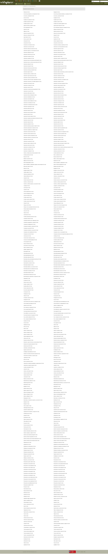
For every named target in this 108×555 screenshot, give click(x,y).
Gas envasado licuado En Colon (28, 309)
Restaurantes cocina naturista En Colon (30, 479)
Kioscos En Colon (26, 359)
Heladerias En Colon (27, 324)
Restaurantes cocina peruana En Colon (60, 479)
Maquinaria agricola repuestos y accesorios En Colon (62, 382)
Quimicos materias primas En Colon (59, 432)
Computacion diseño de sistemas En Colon (60, 218)
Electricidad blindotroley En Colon (29, 255)
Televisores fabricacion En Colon (59, 517)
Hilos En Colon (26, 328)
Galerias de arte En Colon (28, 305)
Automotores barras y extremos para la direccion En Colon (33, 62)
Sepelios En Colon (56, 502)
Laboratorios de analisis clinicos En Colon (60, 363)
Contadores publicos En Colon (58, 239)
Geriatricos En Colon (27, 320)
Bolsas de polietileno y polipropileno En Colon (60, 162)
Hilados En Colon (56, 326)
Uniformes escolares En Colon (58, 535)
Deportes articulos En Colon (58, 245)
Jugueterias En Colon (27, 357)
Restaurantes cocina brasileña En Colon (30, 465)
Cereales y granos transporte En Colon (60, 201)
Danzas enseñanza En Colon (28, 243)
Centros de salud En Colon (28, 195)
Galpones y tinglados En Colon (58, 305)
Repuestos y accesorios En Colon (29, 459)
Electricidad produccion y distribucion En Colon (31, 268)
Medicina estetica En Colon (28, 388)
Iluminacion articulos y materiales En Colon (60, 340)
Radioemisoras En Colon (27, 442)
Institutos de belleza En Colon (58, 351)
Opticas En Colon (56, 407)
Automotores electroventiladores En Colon (30, 100)
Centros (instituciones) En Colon (29, 191)
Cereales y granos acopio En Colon (29, 199)
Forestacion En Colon (57, 295)
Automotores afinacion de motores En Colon (30, 48)
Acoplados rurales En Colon (58, 21)
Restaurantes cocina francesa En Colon (30, 469)
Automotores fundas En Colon (28, 110)
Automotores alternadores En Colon (59, 52)
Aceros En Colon (26, 17)
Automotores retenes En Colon (28, 139)
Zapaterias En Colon (27, 544)
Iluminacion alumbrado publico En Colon (60, 338)
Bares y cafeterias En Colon (58, 154)
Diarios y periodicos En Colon (28, 247)
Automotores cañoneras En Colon (59, 77)
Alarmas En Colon (26, 29)
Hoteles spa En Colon (27, 338)
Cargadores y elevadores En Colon (59, 185)
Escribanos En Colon (27, 280)
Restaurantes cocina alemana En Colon (60, 461)
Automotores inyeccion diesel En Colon (30, 112)
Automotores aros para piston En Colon (60, 54)
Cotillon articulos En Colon (58, 241)
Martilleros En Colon (27, 386)
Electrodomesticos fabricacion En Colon (30, 274)
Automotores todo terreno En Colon (29, 145)
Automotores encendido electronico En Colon (30, 104)
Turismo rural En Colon (57, 533)
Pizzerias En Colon (26, 423)
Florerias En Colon (56, 293)
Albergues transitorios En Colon (58, 29)
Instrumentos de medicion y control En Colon (30, 355)
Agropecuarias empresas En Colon (59, 25)
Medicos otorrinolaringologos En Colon (59, 394)
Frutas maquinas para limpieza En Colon (30, 303)
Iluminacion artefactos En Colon (28, 340)
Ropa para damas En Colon (28, 490)
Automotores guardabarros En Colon (59, 110)
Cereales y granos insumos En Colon (29, 201)
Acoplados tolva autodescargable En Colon (60, 23)
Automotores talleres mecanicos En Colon (60, 141)
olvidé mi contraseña (96, 3)
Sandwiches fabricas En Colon (58, 494)
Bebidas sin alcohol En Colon (28, 158)
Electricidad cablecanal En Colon (29, 257)
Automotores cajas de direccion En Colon (30, 75)
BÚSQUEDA (20, 3)
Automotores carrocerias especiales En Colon (61, 83)
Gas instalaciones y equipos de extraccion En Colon (62, 309)
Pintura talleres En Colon (27, 421)
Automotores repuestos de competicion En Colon (61, 131)
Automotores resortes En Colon (58, 137)
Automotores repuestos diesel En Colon (30, 133)
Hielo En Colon (56, 324)
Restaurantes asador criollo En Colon (29, 461)
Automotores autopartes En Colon (29, 58)
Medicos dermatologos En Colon (29, 392)
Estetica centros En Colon (28, 282)
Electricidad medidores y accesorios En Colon (31, 266)
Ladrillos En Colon (56, 365)
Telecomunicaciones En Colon (58, 515)
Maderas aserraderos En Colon (28, 378)
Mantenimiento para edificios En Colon (29, 380)
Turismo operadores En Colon (28, 533)
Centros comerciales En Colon (58, 191)
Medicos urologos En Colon (58, 396)
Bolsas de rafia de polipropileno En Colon (60, 164)
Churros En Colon (26, 210)
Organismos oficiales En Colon (28, 409)
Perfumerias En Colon (27, 417)
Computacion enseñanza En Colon (59, 220)
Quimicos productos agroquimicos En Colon (30, 436)
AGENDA (28, 3)
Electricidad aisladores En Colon (58, 251)
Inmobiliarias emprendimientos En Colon (30, 351)
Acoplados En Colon (57, 17)
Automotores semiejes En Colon (58, 139)
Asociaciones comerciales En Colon (29, 44)
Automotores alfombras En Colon (29, 52)
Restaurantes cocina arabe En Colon (29, 463)
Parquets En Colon (26, 415)
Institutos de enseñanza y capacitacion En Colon (61, 353)
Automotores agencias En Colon (58, 48)
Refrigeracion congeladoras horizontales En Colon (61, 446)
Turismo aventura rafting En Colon (29, 531)
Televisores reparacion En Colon (29, 519)
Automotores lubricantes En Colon (59, 116)
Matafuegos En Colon (57, 386)
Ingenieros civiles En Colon (28, 349)
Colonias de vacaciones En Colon (59, 214)
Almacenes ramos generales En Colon (59, 33)
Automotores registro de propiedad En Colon (60, 127)
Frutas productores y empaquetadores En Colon (61, 303)
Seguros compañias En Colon (28, 500)
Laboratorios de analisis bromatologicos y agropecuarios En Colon (34, 363)
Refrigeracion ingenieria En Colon (59, 452)
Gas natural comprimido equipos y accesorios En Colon (62, 313)
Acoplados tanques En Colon (28, 23)
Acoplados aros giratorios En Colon (29, 19)
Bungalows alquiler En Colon (28, 170)
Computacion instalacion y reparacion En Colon (31, 226)
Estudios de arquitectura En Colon (59, 284)
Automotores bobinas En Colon (28, 64)
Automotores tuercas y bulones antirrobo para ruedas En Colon (63, 147)
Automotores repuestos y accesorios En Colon (31, 137)
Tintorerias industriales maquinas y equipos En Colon (62, 523)
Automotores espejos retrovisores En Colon (60, 106)
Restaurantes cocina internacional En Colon (60, 473)
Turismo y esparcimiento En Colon (29, 535)
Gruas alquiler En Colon (57, 322)
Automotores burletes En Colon (58, 73)
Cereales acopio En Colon (28, 197)
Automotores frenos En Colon (58, 108)
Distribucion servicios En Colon (58, 247)
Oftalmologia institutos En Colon (28, 407)
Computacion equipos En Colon (58, 222)
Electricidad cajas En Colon (58, 257)
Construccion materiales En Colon (59, 237)
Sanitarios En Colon (27, 496)
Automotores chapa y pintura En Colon (59, 85)
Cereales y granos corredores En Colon (60, 199)
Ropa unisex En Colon (57, 490)
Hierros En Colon (26, 326)
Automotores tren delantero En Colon (29, 147)
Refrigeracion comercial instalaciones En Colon (61, 444)
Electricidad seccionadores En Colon (29, 270)
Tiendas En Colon (26, 523)
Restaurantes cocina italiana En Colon (29, 475)
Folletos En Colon (26, 295)
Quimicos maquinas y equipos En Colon (30, 432)
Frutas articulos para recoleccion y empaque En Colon (32, 301)
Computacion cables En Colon (28, 218)
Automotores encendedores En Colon (29, 102)
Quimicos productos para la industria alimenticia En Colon (32, 438)
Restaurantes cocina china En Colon (59, 465)
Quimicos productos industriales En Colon (60, 436)
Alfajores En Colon (26, 31)
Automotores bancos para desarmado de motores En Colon (63, 60)
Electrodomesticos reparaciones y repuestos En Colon (32, 276)
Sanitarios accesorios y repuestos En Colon (60, 496)
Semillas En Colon (56, 500)
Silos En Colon (26, 506)
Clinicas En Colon (56, 210)
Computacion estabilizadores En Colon (29, 224)
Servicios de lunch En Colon (58, 504)
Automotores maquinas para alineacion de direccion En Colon (33, 118)
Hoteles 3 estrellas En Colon (28, 332)
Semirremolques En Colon (28, 502)
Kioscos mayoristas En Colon (28, 361)
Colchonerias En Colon (27, 214)
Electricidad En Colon (27, 251)
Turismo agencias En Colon (28, 529)
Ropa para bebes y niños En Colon (59, 488)
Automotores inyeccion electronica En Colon (60, 112)
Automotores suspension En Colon (29, 141)
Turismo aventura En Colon (58, 529)
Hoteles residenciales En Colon (58, 336)
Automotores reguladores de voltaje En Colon (30, 129)
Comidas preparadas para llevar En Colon (30, 216)
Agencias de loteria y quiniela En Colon (29, 25)
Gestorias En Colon (57, 320)
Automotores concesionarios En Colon (59, 89)
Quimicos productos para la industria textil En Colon (31, 440)
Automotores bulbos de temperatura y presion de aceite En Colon (63, 71)
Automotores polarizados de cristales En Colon (31, 127)
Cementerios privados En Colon (58, 189)
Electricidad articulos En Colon (28, 253)
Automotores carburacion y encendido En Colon (61, 79)
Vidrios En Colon (26, 542)
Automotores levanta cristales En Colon (30, 116)
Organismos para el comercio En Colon (60, 409)
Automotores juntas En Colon (28, 114)
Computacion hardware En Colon (59, 224)
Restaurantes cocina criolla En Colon (29, 467)
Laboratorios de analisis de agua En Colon (30, 365)
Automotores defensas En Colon (59, 91)
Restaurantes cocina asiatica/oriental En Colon (61, 463)
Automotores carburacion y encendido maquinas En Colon (32, 81)
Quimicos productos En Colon (58, 434)
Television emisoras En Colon (28, 517)
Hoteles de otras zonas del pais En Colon (60, 334)
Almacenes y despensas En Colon (29, 35)
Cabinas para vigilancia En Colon (29, 174)
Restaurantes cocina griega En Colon (29, 471)
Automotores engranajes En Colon (29, 106)
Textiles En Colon (56, 521)
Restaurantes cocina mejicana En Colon (60, 477)
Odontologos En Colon (57, 405)
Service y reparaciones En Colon (29, 504)
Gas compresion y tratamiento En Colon (30, 307)
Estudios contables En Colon (28, 284)
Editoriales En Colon (57, 249)
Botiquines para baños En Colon (58, 166)
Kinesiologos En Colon (57, 357)
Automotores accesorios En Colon (29, 46)
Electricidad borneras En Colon (58, 255)
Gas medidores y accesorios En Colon (29, 313)
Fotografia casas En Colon (58, 297)
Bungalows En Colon (57, 168)
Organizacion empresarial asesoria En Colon (60, 411)
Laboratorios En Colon (57, 361)
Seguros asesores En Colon (58, 498)
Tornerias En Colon (57, 525)
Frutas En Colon (56, 299)
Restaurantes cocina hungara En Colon (30, 473)
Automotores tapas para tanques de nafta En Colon (61, 143)
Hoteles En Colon (56, 328)
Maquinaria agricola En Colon (28, 382)
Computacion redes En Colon (58, 230)
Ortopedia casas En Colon (28, 413)
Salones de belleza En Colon (58, 492)
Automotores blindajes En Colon (58, 62)
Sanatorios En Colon (27, 494)
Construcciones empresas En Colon (29, 237)
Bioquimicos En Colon (57, 160)
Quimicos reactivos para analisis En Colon (60, 440)
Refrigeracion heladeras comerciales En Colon (61, 450)
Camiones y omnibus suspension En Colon (60, 183)
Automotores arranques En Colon (29, 56)
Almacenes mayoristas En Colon (29, 33)
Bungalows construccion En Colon (59, 170)
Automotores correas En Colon (28, 91)
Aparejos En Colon (56, 35)
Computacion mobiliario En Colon (59, 228)
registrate (101, 3)
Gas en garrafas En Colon (58, 307)
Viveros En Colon (56, 542)
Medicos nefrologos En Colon (28, 394)
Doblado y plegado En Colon (28, 249)
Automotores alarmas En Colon (58, 50)
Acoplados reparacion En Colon (28, 21)
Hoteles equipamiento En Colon (28, 336)
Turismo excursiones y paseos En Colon (60, 531)
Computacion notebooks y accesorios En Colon (31, 230)
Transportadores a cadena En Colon (29, 527)
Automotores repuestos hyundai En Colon (60, 133)
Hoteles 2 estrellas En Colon (58, 330)
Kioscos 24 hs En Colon (57, 359)
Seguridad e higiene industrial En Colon (29, 498)
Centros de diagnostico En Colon (29, 193)
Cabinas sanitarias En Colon (58, 174)
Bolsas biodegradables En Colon (29, 162)
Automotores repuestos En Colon (59, 129)
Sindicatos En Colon (57, 506)
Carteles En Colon (26, 189)
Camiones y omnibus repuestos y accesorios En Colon (32, 183)
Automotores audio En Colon (58, 56)
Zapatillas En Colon (57, 544)
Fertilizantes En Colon (27, 293)
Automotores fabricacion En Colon (29, 108)
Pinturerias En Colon (57, 421)
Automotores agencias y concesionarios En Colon (31, 50)
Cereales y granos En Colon (58, 197)
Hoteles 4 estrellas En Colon (58, 332)
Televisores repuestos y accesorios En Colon (61, 519)
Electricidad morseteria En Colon (59, 266)
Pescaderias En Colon (57, 417)
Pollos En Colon (56, 423)
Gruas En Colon (26, 322)
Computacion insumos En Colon (58, 226)
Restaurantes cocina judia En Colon (59, 475)
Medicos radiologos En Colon (28, 396)
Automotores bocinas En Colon (58, 64)
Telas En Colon (26, 515)
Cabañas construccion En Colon (59, 172)
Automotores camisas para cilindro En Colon (30, 77)
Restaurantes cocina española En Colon (60, 467)
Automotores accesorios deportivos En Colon (60, 46)
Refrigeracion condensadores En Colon (30, 446)
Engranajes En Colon (27, 278)
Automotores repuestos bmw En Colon (29, 131)
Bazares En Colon (26, 156)
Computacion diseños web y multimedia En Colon (31, 220)
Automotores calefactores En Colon (59, 75)
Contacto (78, 551)
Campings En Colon (27, 185)
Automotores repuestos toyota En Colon (60, 135)
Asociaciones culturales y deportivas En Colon (61, 44)
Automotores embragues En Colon (59, 100)
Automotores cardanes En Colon (59, 81)
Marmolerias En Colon (27, 384)
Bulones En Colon (26, 168)
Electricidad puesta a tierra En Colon (59, 268)
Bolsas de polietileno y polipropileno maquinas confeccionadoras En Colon (35, 164)
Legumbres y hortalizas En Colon (59, 367)
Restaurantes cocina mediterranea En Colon (30, 477)
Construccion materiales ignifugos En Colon (30, 239)
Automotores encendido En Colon (59, 102)
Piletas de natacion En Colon (28, 419)
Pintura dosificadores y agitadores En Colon (60, 419)
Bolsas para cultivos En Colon (28, 166)
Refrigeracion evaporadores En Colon (29, 448)
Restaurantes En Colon (57, 459)
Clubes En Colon (26, 212)
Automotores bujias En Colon (28, 71)
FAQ (84, 551)
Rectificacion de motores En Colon (59, 442)
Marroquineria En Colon (57, 384)
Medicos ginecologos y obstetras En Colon (60, 392)
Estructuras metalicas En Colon (58, 282)
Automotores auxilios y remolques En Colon (60, 58)
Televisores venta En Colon (28, 521)
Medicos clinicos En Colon (58, 390)
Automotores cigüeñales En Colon (59, 87)
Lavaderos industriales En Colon (29, 367)
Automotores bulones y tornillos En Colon (30, 73)
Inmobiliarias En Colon (57, 349)
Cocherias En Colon (57, 212)
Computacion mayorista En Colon (29, 228)
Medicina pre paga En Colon (58, 388)
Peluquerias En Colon (57, 415)
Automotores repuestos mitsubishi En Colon (30, 135)
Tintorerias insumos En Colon (28, 525)
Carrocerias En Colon (57, 187)
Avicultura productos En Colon (28, 154)
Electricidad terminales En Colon (28, 272)
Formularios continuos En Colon (28, 297)
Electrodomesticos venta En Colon (59, 276)
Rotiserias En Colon (27, 492)
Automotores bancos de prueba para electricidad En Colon (32, 60)
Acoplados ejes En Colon (57, 19)
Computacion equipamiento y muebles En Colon (31, 222)
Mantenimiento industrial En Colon (59, 378)
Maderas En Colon (56, 376)
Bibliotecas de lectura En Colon (28, 160)
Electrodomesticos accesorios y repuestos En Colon (62, 272)
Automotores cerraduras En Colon (29, 85)
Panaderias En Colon (57, 413)
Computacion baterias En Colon (58, 216)
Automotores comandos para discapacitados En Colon (32, 89)
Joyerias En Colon (56, 355)
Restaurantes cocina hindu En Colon (59, 471)
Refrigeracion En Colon (27, 444)
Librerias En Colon (26, 369)
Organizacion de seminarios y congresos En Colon (31, 411)
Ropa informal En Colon (27, 488)
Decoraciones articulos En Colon (59, 243)
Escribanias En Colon (57, 278)
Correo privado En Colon (27, 241)
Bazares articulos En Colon (58, 156)
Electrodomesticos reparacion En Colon (60, 274)
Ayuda (82, 551)
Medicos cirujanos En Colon (28, 390)
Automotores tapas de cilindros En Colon (30, 143)
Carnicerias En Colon (27, 187)
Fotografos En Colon (27, 299)
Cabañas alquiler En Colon (28, 172)
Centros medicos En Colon (58, 195)
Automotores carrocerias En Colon (29, 83)
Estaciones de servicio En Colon (59, 280)
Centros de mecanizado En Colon (59, 193)
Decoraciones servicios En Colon (29, 245)
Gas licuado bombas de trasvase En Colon (30, 311)
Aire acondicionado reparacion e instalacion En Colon (62, 27)
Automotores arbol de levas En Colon (29, 54)
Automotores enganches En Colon (59, 104)
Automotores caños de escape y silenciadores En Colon (32, 79)
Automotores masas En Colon (58, 118)
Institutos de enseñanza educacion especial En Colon (32, 353)
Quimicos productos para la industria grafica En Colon (62, 438)
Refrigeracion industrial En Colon (29, 452)
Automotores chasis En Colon (28, 87)
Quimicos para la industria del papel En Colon (30, 434)
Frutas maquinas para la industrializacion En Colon (61, 301)
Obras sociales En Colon (27, 405)
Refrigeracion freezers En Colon (58, 448)
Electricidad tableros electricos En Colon (60, 270)
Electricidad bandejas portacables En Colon (60, 253)
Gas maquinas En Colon (57, 311)
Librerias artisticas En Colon (58, 369)
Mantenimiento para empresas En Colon (60, 380)
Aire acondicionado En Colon (28, 27)
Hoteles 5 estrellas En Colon (28, 334)
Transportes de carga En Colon (58, 527)
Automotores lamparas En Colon (59, 114)
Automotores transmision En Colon (59, 145)
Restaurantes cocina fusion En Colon (59, 469)
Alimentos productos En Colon (58, 31)
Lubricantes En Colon (27, 376)
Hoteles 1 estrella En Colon (28, 330)
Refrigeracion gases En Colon (28, 450)
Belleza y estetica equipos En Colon (59, 158)
